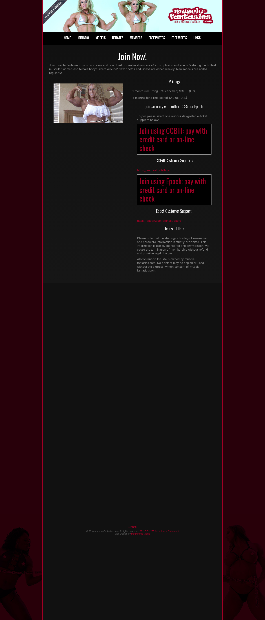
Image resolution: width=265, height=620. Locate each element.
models (100, 38)
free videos (179, 38)
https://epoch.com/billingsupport (159, 220)
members (136, 38)
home (67, 38)
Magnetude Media (140, 533)
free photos (157, 38)
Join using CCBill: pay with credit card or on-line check (173, 139)
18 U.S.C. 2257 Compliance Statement (159, 531)
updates (117, 38)
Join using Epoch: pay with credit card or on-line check (172, 190)
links (196, 38)
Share (132, 527)
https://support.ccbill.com (154, 170)
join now (83, 38)
